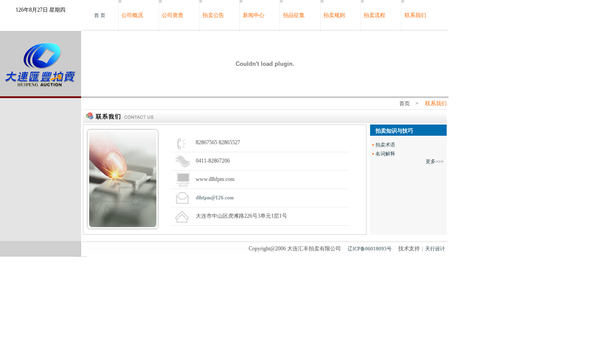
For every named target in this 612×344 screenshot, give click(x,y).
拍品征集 (294, 15)
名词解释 (385, 153)
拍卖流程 (374, 15)
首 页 (99, 15)
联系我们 (415, 15)
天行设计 (435, 248)
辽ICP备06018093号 (370, 248)
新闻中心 (253, 15)
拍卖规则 (334, 15)
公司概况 (132, 15)
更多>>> (435, 161)
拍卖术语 (385, 144)
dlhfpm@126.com (215, 197)
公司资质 (172, 15)
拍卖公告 (213, 15)
